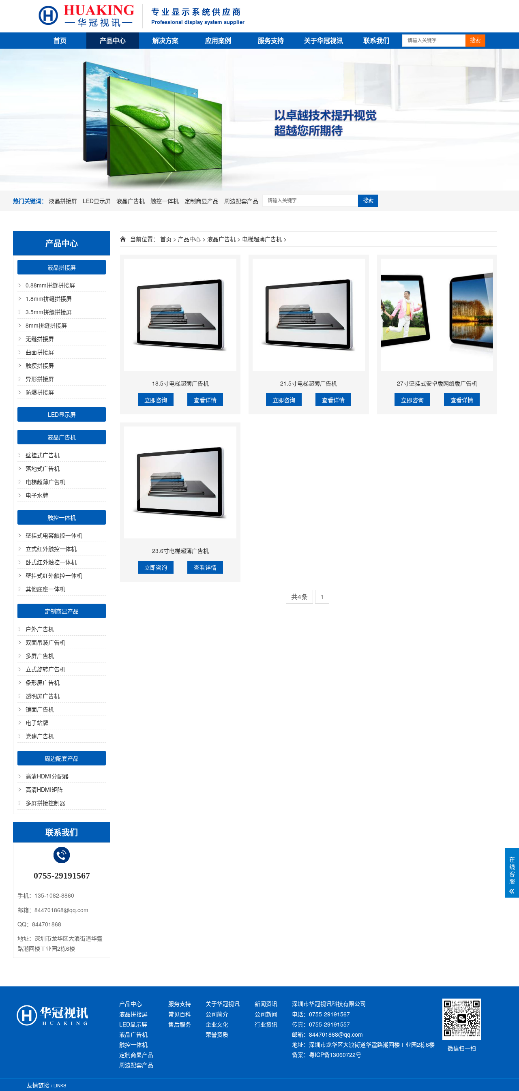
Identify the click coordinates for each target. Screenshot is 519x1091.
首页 (60, 40)
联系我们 (376, 40)
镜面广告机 (40, 709)
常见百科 (179, 1014)
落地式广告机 (43, 468)
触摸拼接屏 (40, 365)
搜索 (475, 40)
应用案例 (218, 40)
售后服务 (179, 1024)
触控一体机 (165, 201)
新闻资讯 (266, 1003)
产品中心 (113, 40)
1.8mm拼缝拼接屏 (49, 298)
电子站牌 (37, 722)
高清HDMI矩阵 (44, 789)
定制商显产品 (202, 201)
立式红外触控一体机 (51, 548)
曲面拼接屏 (40, 352)
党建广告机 (40, 736)
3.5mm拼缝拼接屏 (49, 312)
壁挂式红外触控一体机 (54, 575)
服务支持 (271, 40)
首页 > (168, 239)
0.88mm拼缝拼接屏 (50, 285)
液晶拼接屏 (64, 201)
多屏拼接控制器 (45, 803)
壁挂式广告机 (43, 455)
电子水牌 (37, 495)
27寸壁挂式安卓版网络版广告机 (437, 383)
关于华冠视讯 (323, 40)
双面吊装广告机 (45, 642)
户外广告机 (40, 629)
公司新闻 (266, 1014)
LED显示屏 (97, 201)
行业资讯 (266, 1024)
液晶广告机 (131, 201)
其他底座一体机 (45, 589)
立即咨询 (155, 400)
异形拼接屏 (40, 379)
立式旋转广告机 (45, 669)
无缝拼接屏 (40, 338)
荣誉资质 (217, 1034)
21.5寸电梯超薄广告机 (308, 383)
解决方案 (165, 40)
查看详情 (205, 400)
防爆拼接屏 (40, 392)
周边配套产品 (241, 201)
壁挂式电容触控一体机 (54, 535)
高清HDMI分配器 (47, 776)
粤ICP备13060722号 (335, 1054)
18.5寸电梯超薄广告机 (180, 383)
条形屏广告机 (43, 682)
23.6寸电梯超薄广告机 (180, 551)
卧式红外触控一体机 (51, 562)
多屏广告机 (40, 656)
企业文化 (217, 1024)
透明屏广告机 (43, 696)
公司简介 (217, 1014)
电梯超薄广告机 (45, 482)
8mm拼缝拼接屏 (46, 325)
